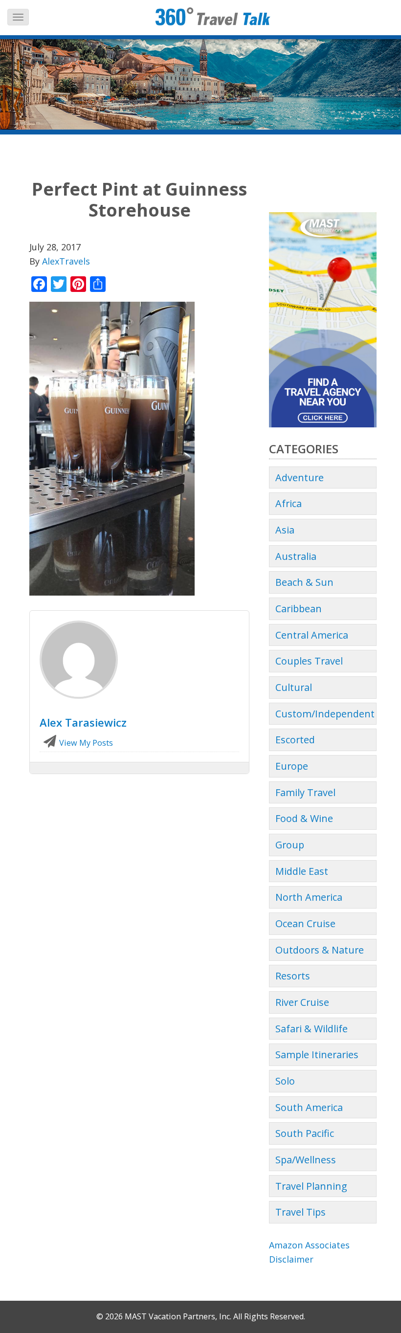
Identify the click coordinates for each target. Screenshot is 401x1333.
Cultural (293, 687)
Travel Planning (311, 1186)
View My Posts (85, 742)
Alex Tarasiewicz (83, 722)
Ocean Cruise (305, 923)
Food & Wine (304, 818)
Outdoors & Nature (319, 949)
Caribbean (298, 608)
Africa (288, 503)
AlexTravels (66, 261)
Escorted (295, 739)
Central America (311, 635)
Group (289, 844)
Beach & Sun (304, 582)
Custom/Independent (325, 713)
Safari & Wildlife (311, 1028)
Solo (285, 1081)
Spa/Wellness (305, 1159)
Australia (295, 556)
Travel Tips (300, 1212)
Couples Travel (309, 660)
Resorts (292, 975)
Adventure (299, 477)
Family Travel (305, 792)
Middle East (301, 871)
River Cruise (302, 1002)
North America (308, 897)
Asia (284, 529)
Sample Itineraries (316, 1054)
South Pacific (304, 1133)
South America (309, 1107)
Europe (291, 766)
